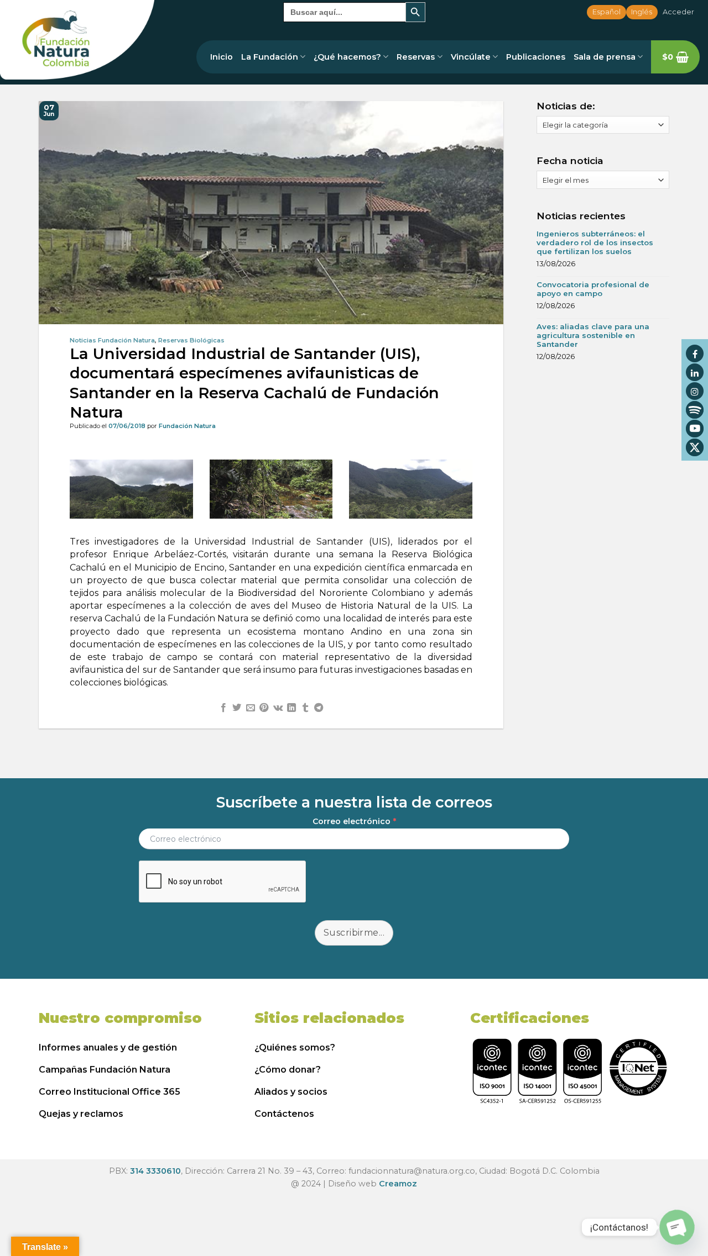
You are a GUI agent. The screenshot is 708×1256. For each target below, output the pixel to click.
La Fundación (269, 57)
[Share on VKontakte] (278, 708)
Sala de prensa (605, 57)
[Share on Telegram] (318, 708)
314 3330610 (155, 1171)
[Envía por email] (250, 708)
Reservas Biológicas (191, 340)
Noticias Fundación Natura (112, 340)
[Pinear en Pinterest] (263, 708)
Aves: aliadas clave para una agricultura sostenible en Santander (593, 335)
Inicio (221, 57)
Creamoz (398, 1184)
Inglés (641, 12)
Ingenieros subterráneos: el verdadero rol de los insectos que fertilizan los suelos (595, 242)
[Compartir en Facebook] (223, 708)
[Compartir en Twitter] (236, 708)
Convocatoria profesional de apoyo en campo (593, 289)
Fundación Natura (187, 426)
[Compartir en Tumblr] (304, 708)
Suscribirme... (354, 932)
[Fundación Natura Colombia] (77, 40)
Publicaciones (535, 57)
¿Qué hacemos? (347, 57)
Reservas (416, 57)
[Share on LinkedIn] (291, 708)
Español (606, 12)
